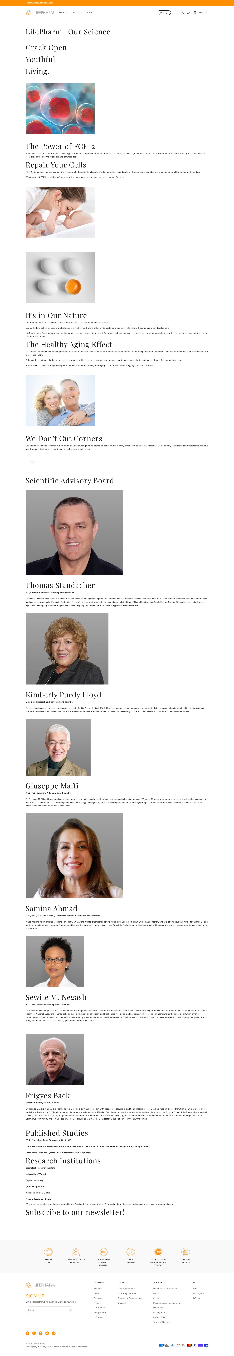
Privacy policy (46, 1347)
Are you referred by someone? (40, 3)
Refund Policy (160, 1317)
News (96, 1303)
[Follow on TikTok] (47, 1334)
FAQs (156, 1293)
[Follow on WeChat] (54, 1334)
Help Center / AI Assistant (165, 1289)
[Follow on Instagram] (40, 1334)
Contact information (79, 1347)
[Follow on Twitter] (34, 1334)
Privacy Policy (160, 1312)
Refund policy (31, 1347)
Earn (89, 12)
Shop (62, 12)
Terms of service (61, 1347)
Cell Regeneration (126, 1289)
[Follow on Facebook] (27, 1334)
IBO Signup (198, 1293)
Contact (157, 1298)
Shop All (122, 1303)
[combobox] (200, 12)
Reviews (98, 1298)
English (201, 12)
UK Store (98, 1317)
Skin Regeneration (127, 1293)
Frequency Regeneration (129, 1298)
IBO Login (164, 13)
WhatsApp (158, 1308)
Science (98, 1289)
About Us (77, 12)
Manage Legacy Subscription (167, 1303)
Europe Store (100, 1312)
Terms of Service (161, 1322)
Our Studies (99, 1308)
